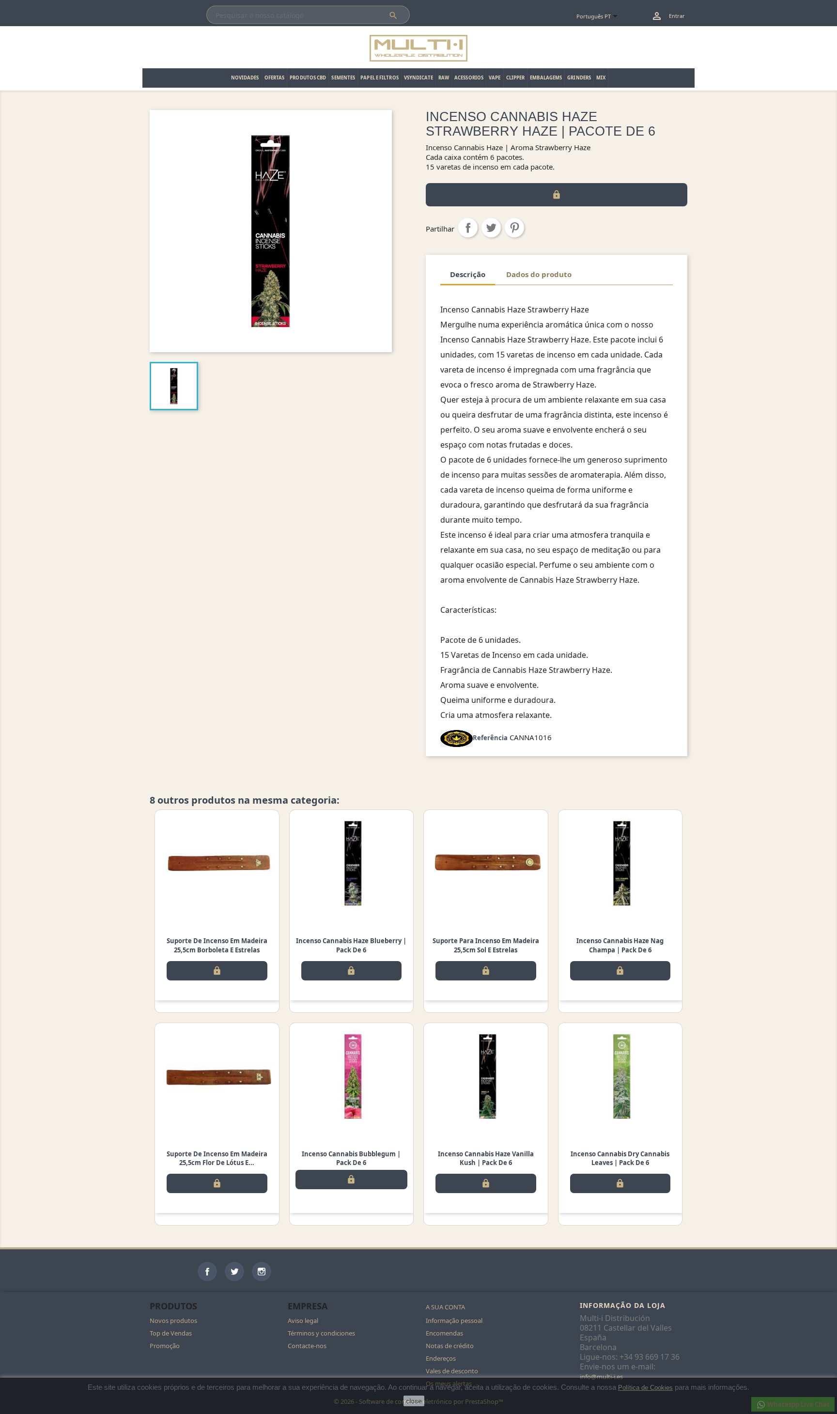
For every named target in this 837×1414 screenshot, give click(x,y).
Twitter (234, 1271)
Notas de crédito (450, 1345)
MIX (600, 78)
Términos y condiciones (321, 1333)
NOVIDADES (245, 78)
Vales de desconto (452, 1371)
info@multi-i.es (601, 1376)
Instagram (261, 1271)
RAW (443, 78)
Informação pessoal (454, 1320)
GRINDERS (579, 78)
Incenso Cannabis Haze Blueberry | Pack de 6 (351, 945)
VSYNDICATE (418, 78)
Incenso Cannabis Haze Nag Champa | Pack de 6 (620, 945)
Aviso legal (303, 1320)
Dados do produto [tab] (539, 274)
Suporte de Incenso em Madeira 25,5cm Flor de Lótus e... (217, 1158)
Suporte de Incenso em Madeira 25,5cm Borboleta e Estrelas (217, 945)
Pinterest (514, 227)
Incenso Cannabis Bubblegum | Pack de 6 (351, 1158)
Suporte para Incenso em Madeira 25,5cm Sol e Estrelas (486, 945)
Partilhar (468, 227)
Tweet (491, 227)
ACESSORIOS (468, 78)
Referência (490, 737)
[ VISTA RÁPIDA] (217, 863)
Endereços (441, 1358)
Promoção (165, 1345)
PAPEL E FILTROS (379, 78)
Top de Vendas (171, 1333)
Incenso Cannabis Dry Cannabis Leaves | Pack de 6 (620, 1158)
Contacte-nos (307, 1345)
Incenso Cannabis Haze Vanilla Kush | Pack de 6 (486, 1158)
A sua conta (445, 1307)
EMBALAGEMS (546, 78)
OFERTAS (274, 78)
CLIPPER (515, 78)
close (414, 1401)
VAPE (494, 78)
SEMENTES (343, 78)
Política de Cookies (645, 1387)
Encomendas (444, 1333)
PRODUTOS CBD (308, 78)
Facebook (207, 1271)
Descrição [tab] (467, 274)
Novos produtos (173, 1320)
